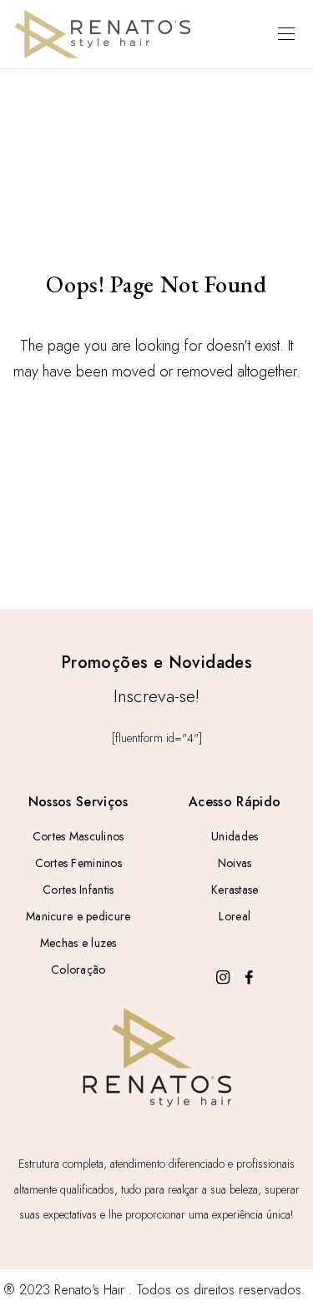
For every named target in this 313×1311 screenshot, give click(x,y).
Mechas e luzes (78, 943)
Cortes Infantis (78, 889)
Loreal (234, 916)
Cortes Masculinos (78, 836)
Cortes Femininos (78, 863)
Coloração (78, 969)
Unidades (234, 836)
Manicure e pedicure (78, 916)
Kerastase (235, 889)
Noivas (235, 863)
